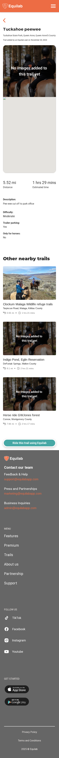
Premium (11, 545)
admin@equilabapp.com (20, 508)
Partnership (13, 574)
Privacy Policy (29, 732)
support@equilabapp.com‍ (21, 479)
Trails (8, 555)
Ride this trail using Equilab (29, 443)
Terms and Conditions (29, 740)
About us (11, 564)
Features (11, 536)
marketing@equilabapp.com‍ (23, 493)
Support (10, 583)
